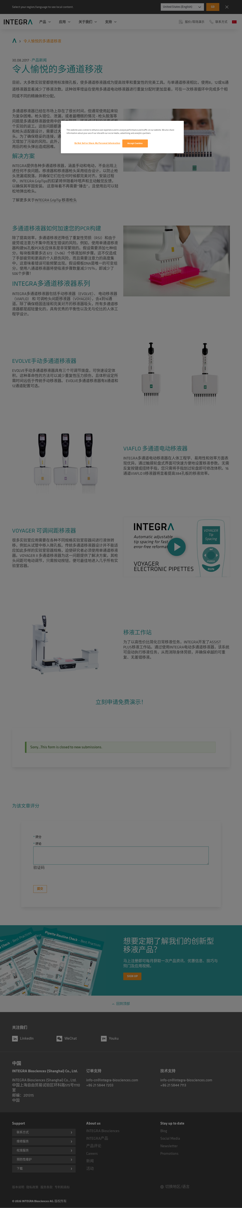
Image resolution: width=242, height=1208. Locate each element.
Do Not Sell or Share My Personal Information (97, 143)
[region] (122, 137)
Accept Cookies (135, 143)
